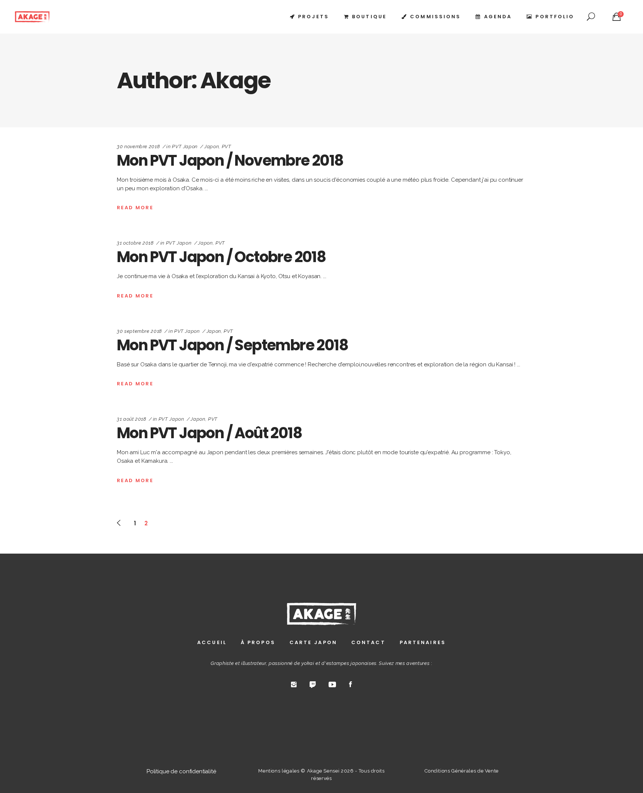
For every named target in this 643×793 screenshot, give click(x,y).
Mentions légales (278, 771)
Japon (211, 146)
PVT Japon (185, 146)
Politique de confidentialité (181, 771)
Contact (368, 642)
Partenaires (423, 642)
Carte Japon (313, 642)
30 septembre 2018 (139, 331)
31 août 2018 (131, 419)
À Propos (258, 642)
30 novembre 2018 (138, 146)
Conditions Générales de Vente (462, 771)
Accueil (212, 642)
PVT (226, 146)
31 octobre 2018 (135, 243)
